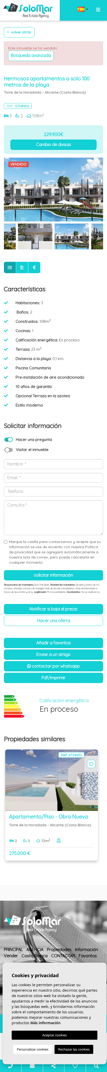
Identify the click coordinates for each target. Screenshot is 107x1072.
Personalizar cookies (32, 1049)
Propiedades (59, 949)
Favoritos (88, 955)
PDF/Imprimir (53, 677)
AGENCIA (34, 949)
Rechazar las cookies (74, 1049)
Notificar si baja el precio (53, 608)
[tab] (10, 267)
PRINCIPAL (13, 949)
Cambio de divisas (53, 144)
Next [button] (98, 190)
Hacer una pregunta (34, 439)
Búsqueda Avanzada (31, 55)
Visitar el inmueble (32, 449)
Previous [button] (9, 190)
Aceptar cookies (54, 1035)
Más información (45, 1022)
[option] (53, 189)
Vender (11, 955)
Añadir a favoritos (53, 642)
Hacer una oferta (53, 620)
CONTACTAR (63, 955)
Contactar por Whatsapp (55, 666)
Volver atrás (20, 32)
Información (86, 949)
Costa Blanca (35, 955)
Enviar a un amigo (53, 654)
